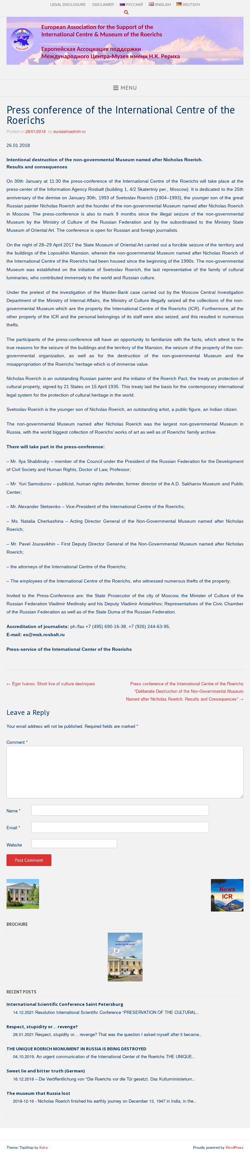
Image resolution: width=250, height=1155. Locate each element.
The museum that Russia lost (38, 1093)
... (197, 1012)
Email (13, 827)
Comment (17, 742)
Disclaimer (103, 4)
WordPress (234, 1147)
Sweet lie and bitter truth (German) (46, 1071)
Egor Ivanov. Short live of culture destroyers (51, 683)
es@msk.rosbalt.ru (44, 634)
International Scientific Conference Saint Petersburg (65, 1004)
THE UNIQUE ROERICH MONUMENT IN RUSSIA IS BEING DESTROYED (76, 1049)
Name (14, 810)
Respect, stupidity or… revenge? (42, 1027)
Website (14, 845)
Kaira (43, 1147)
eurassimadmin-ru (69, 131)
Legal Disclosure (68, 4)
